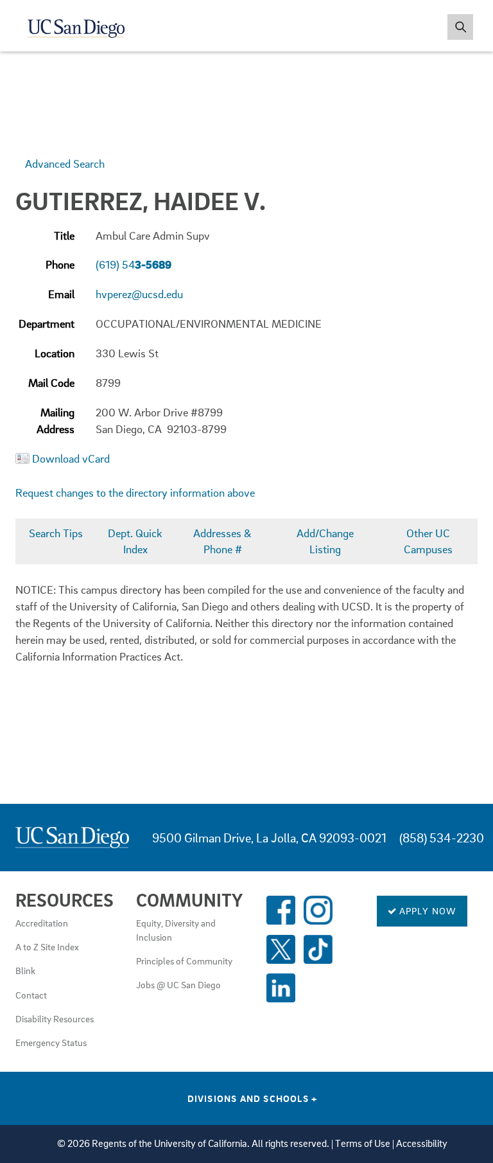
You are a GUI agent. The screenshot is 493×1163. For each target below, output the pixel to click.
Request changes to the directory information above (135, 492)
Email (61, 294)
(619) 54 (133, 264)
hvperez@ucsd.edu (139, 294)
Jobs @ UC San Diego (178, 984)
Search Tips (56, 533)
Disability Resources (54, 1018)
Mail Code (51, 382)
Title (64, 235)
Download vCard (71, 458)
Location (54, 353)
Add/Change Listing (325, 541)
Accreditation (41, 922)
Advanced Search (65, 163)
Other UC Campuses (428, 541)
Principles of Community (184, 960)
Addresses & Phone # (222, 541)
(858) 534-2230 (441, 838)
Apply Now (427, 910)
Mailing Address (55, 420)
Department (46, 323)
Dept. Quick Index (135, 541)
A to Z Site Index (47, 946)
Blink (25, 970)
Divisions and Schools (252, 1098)
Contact (31, 994)
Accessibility (421, 1143)
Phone (60, 264)
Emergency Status (51, 1042)
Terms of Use (362, 1143)
